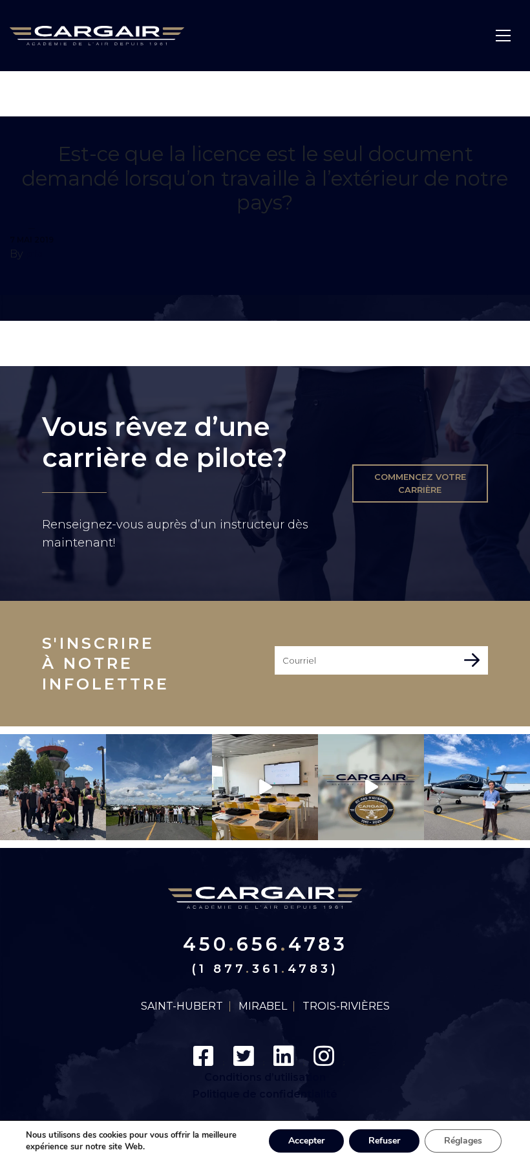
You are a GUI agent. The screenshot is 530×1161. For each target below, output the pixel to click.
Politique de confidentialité (265, 1094)
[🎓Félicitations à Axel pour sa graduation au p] (477, 787)
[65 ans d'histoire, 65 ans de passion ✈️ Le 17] (371, 787)
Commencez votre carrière (420, 483)
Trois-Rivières (346, 1006)
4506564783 (265, 944)
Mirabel (262, 1006)
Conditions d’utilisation (265, 1077)
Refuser (384, 1140)
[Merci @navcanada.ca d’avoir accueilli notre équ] (53, 787)
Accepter (306, 1140)
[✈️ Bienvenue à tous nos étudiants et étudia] (159, 787)
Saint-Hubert (182, 1006)
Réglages (463, 1140)
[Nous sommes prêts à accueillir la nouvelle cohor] (265, 787)
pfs (34, 254)
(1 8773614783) (265, 969)
